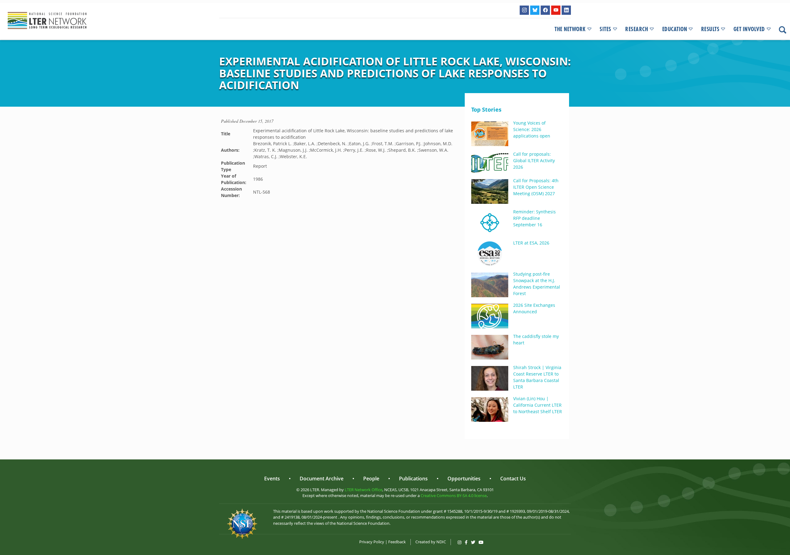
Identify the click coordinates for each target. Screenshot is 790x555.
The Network (570, 29)
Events (272, 478)
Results (710, 29)
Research (636, 29)
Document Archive (321, 478)
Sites (605, 29)
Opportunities (463, 478)
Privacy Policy (371, 542)
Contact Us (513, 478)
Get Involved (749, 29)
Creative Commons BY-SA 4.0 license (454, 495)
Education (674, 29)
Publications (413, 478)
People (371, 478)
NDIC (441, 542)
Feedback (397, 542)
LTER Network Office (363, 489)
